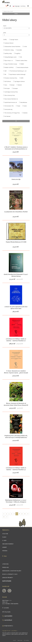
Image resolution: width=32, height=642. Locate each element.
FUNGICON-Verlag (9, 50)
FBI (5, 74)
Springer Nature (14, 39)
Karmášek (19, 50)
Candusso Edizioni (9, 43)
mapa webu (19, 640)
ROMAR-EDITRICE (9, 67)
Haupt (18, 106)
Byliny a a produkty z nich (9, 574)
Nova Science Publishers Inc (11, 99)
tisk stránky (26, 640)
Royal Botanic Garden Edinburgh (17, 74)
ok (16, 121)
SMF (6, 71)
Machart (20, 85)
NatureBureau (23, 102)
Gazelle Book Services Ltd (11, 102)
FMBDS (22, 64)
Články (4, 537)
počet (4, 32)
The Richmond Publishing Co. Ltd (18, 71)
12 (3, 516)
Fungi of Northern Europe (11, 64)
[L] (10, 6)
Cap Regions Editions (19, 81)
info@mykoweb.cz (8, 625)
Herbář (4, 547)
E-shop (4, 540)
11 (27, 513)
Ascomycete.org (8, 109)
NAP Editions (8, 81)
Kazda (25, 106)
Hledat (16, 13)
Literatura (5, 564)
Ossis (6, 85)
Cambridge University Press (11, 92)
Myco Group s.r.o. (9, 60)
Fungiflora (17, 53)
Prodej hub (5, 567)
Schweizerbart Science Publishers (12, 46)
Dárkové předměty (7, 577)
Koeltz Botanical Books (22, 67)
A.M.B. (25, 46)
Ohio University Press (10, 95)
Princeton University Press (11, 78)
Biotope (12, 85)
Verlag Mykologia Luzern (11, 57)
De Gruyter (7, 88)
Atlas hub (5, 533)
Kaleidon (25, 113)
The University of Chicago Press (12, 113)
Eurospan (15, 88)
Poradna (4, 550)
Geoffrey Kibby (8, 53)
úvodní (14, 640)
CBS (21, 57)
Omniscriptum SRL (9, 106)
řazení (4, 26)
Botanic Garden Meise (22, 60)
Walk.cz (15, 630)
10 (24, 513)
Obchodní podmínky (8, 544)
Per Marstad (7, 116)
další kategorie (6, 581)
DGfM (22, 78)
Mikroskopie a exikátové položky (11, 570)
